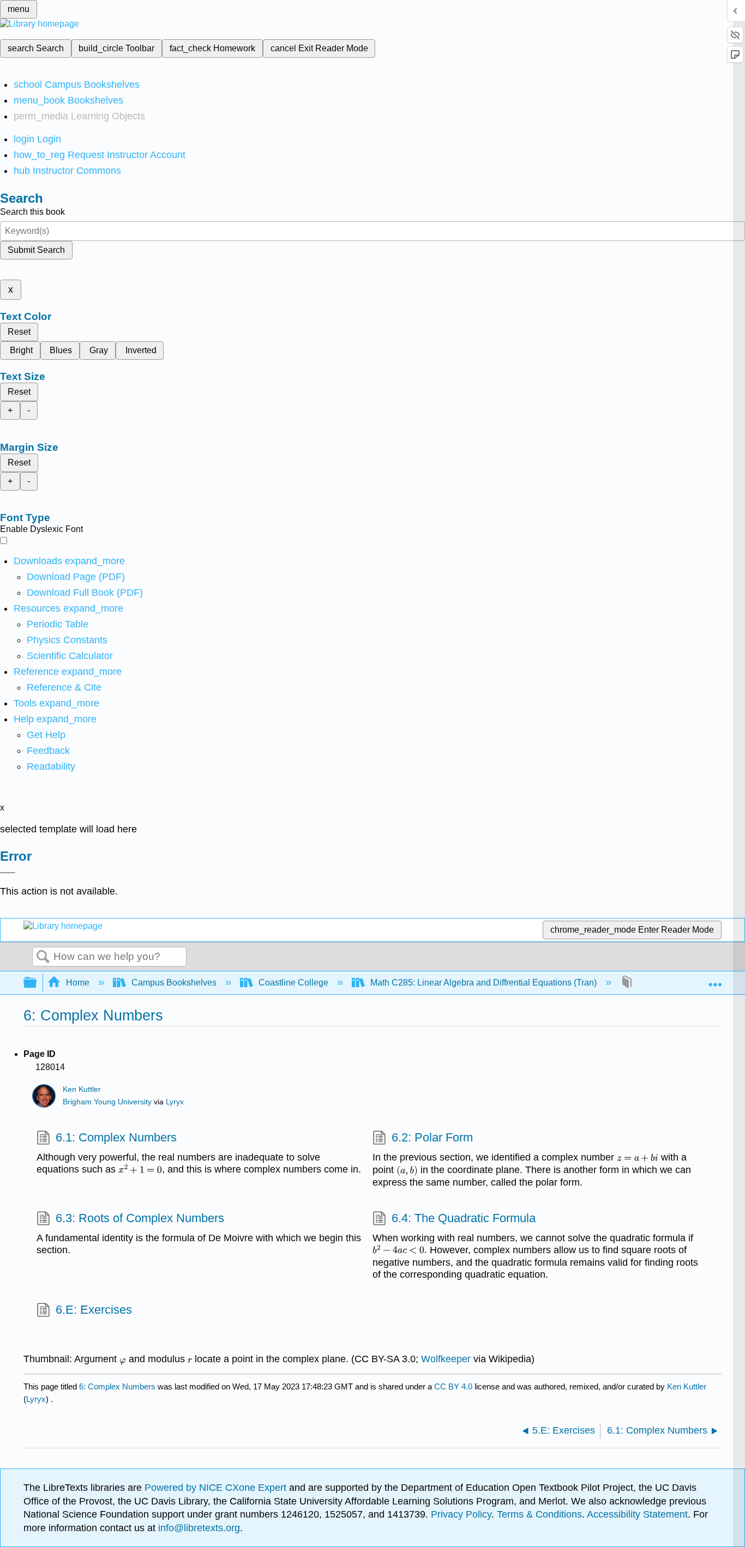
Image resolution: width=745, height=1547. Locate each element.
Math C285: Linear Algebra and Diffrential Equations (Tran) (483, 982)
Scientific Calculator (70, 655)
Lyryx (175, 1102)
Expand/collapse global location (715, 979)
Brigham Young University (107, 1102)
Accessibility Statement (637, 1514)
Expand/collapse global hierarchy (37, 983)
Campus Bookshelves (174, 982)
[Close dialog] (7, 872)
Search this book (32, 211)
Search (43, 957)
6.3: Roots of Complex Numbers (140, 1218)
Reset (19, 331)
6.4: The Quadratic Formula (464, 1218)
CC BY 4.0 (453, 1386)
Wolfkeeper (446, 1358)
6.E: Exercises (94, 1309)
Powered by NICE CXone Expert (217, 1487)
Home (78, 982)
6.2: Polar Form (432, 1137)
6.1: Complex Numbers (116, 1137)
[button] (48, 750)
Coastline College (293, 982)
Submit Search (36, 250)
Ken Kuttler (82, 1089)
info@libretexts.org (197, 1527)
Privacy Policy (461, 1514)
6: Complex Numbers (117, 1386)
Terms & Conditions (539, 1514)
